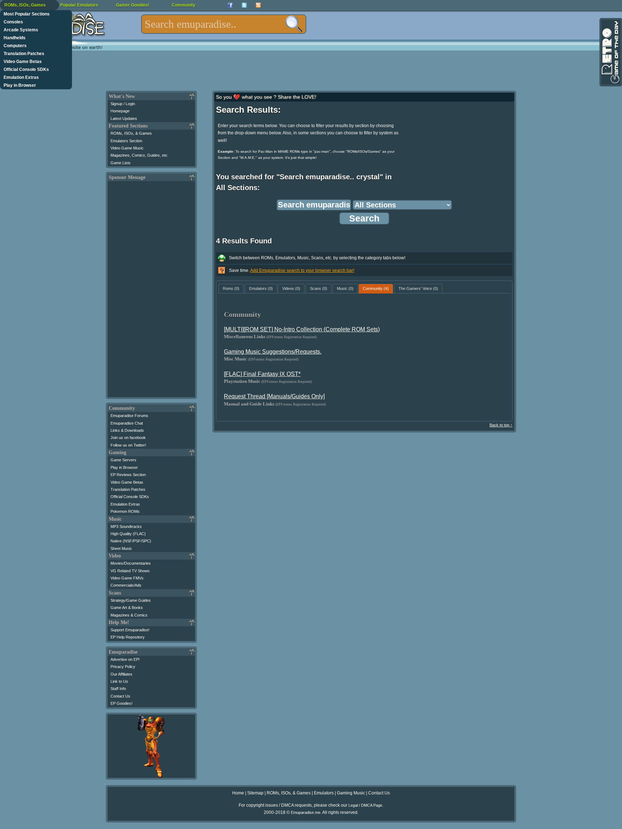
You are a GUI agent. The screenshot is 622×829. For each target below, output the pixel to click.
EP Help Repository (128, 637)
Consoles (13, 21)
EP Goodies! (121, 703)
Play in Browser (20, 85)
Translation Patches (24, 53)
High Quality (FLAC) (128, 534)
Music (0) (345, 288)
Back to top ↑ (501, 425)
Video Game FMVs (127, 578)
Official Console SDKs (26, 69)
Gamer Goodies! (132, 5)
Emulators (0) (261, 288)
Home (238, 793)
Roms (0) (231, 288)
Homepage (120, 111)
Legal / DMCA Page (365, 805)
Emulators (324, 793)
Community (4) (376, 288)
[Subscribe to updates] (258, 5)
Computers (15, 45)
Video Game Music (127, 148)
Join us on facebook (128, 437)
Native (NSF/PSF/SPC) (131, 541)
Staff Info (118, 688)
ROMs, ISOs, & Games (131, 133)
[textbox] (223, 24)
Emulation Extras (21, 77)
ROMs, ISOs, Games (25, 5)
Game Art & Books (127, 607)
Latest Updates (124, 118)
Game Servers (123, 460)
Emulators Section (126, 141)
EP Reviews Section (128, 474)
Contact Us (120, 696)
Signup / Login (123, 104)
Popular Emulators (79, 5)
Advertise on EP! (125, 659)
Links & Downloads (127, 430)
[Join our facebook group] (230, 5)
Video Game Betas (23, 61)
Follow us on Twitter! (128, 445)
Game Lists (121, 163)
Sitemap (255, 793)
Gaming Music (351, 793)
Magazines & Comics (129, 615)
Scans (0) (318, 288)
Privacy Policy (123, 666)
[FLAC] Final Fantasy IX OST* (262, 374)
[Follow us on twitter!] (244, 5)
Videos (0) (291, 288)
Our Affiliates (121, 674)
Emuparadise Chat (127, 423)
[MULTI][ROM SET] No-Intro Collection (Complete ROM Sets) (302, 329)
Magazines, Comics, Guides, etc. (139, 155)
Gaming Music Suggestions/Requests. (272, 352)
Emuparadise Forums (129, 415)
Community (183, 5)
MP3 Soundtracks (126, 526)
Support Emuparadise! (130, 630)
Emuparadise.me (305, 812)
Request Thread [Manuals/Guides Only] (274, 396)
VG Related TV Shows (130, 571)
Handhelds (15, 37)
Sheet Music (121, 548)
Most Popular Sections (27, 14)
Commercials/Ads (126, 585)
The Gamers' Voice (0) (418, 288)
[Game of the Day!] (610, 52)
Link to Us (119, 681)
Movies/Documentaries (131, 563)
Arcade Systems (21, 29)
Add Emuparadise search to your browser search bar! (302, 270)
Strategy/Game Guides (131, 600)
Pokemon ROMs (125, 511)
